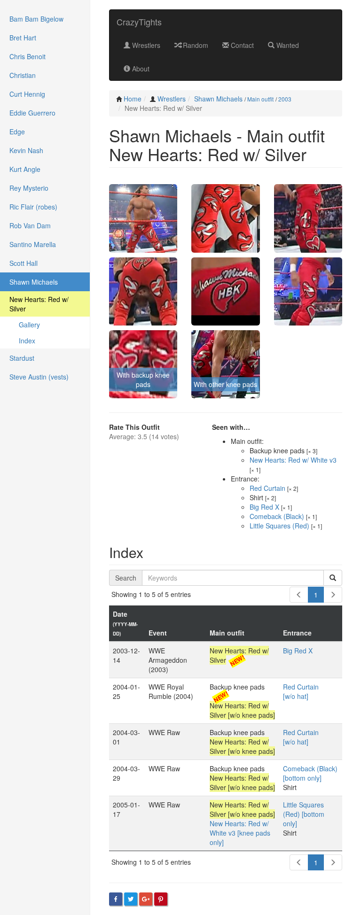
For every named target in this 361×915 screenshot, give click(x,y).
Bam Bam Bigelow (36, 18)
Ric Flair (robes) (33, 206)
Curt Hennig (27, 94)
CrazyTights (139, 22)
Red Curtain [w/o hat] (301, 691)
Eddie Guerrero (32, 112)
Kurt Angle (24, 169)
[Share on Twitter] (130, 899)
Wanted (287, 45)
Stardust (21, 358)
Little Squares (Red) (279, 525)
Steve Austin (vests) (39, 376)
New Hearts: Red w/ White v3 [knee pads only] (240, 833)
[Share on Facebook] (115, 899)
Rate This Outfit (134, 427)
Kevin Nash (26, 150)
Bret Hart (22, 37)
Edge (17, 131)
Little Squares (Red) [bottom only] (303, 814)
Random (194, 45)
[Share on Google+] (145, 899)
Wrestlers (145, 45)
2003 (284, 99)
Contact (241, 45)
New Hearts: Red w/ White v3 (293, 460)
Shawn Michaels (218, 98)
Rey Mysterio (28, 188)
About (139, 68)
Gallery (29, 324)
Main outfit (260, 99)
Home (132, 98)
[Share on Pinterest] (160, 899)
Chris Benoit (27, 56)
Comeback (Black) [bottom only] (310, 773)
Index (27, 340)
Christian (22, 75)
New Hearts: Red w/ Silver (39, 304)
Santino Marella (32, 244)
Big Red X (264, 507)
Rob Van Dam (30, 225)
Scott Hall (23, 263)
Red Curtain (267, 488)
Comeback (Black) (277, 516)
